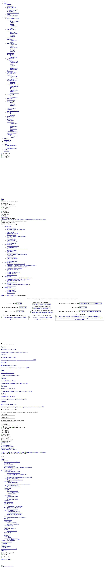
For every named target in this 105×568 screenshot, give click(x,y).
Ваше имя (4, 414)
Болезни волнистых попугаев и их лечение (18, 279)
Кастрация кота (14, 61)
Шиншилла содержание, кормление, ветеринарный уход (21, 265)
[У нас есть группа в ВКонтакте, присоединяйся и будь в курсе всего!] (22, 219)
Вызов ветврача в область (13, 473)
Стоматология (10, 94)
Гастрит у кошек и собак (13, 539)
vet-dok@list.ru (4, 217)
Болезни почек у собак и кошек (14, 77)
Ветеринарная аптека (6, 542)
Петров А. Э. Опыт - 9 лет (7, 373)
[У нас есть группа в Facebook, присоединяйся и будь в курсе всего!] (5, 219)
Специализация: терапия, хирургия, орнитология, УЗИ (15, 367)
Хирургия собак (11, 240)
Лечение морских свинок (13, 272)
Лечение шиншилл (12, 114)
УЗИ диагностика (11, 72)
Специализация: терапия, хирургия (10, 375)
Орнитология (10, 116)
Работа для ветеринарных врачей (12, 15)
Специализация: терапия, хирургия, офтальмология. (14, 352)
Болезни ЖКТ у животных (11, 538)
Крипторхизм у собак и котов (14, 69)
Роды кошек (10, 251)
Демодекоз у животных (13, 106)
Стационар (10, 109)
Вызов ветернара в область (14, 22)
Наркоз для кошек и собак (13, 56)
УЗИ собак (9, 237)
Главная (3, 295)
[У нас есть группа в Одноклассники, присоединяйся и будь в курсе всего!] (14, 219)
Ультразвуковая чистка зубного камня (16, 517)
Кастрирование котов (12, 491)
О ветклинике (9, 295)
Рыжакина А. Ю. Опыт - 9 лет (8, 404)
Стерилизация (10, 122)
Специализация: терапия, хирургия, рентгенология (14, 383)
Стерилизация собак (12, 497)
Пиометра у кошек (11, 250)
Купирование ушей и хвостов (14, 89)
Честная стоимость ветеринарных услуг (13, 26)
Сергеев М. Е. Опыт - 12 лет (8, 380)
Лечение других (8, 287)
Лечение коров (11, 293)
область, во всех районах (7, 448)
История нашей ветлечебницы (12, 462)
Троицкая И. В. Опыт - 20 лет (8, 365)
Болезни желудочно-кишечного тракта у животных (12, 133)
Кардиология (10, 58)
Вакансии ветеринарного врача (12, 468)
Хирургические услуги (13, 84)
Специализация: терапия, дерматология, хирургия (14, 399)
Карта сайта (4, 550)
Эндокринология (11, 108)
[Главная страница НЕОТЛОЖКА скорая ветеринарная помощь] (2, 199)
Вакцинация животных (13, 111)
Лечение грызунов (8, 262)
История (9, 4)
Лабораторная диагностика (8, 540)
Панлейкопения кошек (13, 246)
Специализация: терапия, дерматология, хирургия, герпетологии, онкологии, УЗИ (22, 407)
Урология (9, 75)
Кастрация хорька (12, 66)
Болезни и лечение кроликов (14, 268)
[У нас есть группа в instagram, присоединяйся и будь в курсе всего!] (29, 219)
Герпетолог (10, 119)
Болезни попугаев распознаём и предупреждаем (19, 277)
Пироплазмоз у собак (12, 233)
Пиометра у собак (11, 235)
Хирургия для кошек (12, 258)
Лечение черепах (11, 286)
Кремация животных (12, 82)
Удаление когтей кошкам (13, 511)
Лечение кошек (8, 244)
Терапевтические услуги (10, 475)
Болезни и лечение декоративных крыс (17, 266)
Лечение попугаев (11, 282)
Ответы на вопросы (6, 546)
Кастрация (9, 60)
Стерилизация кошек (12, 253)
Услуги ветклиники (6, 470)
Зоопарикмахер (11, 43)
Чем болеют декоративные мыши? (16, 264)
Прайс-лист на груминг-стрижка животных (18, 484)
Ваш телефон (4, 417)
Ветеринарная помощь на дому (12, 471)
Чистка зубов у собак (12, 241)
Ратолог (9, 112)
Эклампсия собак (11, 228)
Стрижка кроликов (12, 275)
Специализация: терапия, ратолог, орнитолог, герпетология (16, 391)
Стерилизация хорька (12, 499)
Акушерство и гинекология (10, 38)
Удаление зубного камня (13, 96)
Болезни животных (12, 148)
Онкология (10, 98)
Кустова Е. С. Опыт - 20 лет (8, 388)
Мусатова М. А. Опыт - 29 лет (8, 349)
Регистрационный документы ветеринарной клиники (18, 467)
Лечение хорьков (11, 288)
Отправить (4, 424)
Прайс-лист (4, 544)
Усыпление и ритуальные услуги (12, 80)
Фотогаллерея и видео (12, 8)
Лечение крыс (10, 270)
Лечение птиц (7, 276)
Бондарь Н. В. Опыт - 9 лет (8, 396)
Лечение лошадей (11, 291)
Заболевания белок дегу (13, 269)
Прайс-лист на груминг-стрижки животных (13, 49)
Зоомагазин (4, 543)
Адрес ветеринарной (6, 445)
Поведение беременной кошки (15, 480)
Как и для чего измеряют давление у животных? (19, 477)
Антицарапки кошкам (13, 45)
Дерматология (10, 101)
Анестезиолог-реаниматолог (10, 53)
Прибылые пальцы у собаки (14, 92)
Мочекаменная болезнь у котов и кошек (17, 248)
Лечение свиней (11, 290)
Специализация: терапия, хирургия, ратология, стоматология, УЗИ (18, 360)
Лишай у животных (12, 103)
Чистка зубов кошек (12, 259)
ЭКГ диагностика (11, 73)
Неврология (10, 71)
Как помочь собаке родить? (14, 230)
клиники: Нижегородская (7, 446)
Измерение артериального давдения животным (14, 34)
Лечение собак (7, 226)
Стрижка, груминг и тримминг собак (16, 236)
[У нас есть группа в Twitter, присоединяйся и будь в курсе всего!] (36, 219)
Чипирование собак (12, 243)
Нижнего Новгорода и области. (9, 449)
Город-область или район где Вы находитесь (12, 420)
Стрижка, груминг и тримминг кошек (17, 254)
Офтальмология (11, 100)
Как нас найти (4, 547)
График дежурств (11, 7)
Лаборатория (10, 120)
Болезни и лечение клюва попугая (16, 280)
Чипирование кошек (12, 261)
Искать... (7, 224)
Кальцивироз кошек (12, 247)
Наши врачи (10, 6)
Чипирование (10, 118)
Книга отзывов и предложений (9, 549)
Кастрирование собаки (13, 492)
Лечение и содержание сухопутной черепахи (18, 284)
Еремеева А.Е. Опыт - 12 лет (8, 357)
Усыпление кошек (11, 257)
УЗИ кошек (10, 255)
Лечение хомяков (11, 273)
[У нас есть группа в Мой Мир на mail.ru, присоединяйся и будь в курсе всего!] (43, 219)
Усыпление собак (11, 239)
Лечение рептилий (9, 283)
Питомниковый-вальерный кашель (16, 229)
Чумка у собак (10, 232)
